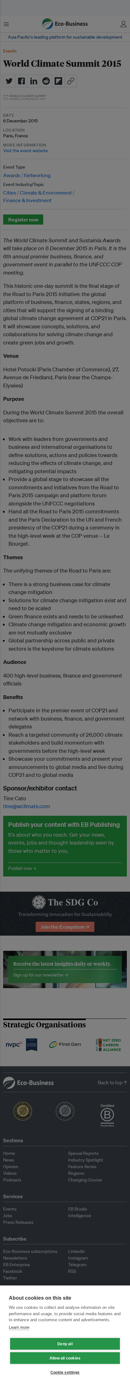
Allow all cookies (65, 1358)
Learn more (19, 1327)
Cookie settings (65, 1372)
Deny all (65, 1344)
